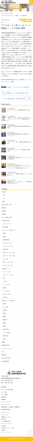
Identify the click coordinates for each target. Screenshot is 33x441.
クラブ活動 (4, 394)
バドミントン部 (6, 271)
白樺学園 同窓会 (6, 345)
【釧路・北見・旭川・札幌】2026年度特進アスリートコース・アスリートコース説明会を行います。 (19, 119)
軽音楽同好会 (6, 329)
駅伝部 (4, 236)
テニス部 (5, 281)
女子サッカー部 (6, 294)
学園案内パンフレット (6, 417)
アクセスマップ (5, 412)
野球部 (4, 233)
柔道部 (4, 287)
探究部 (4, 303)
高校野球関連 (6, 239)
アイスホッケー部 (23, 19)
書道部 (4, 316)
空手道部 (5, 297)
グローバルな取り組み (7, 389)
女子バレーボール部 (7, 265)
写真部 (4, 313)
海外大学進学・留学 (6, 204)
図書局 (4, 322)
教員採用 (4, 211)
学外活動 (4, 191)
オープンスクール (7, 223)
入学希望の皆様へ (6, 220)
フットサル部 (6, 291)
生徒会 (4, 339)
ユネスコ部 (5, 307)
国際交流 (4, 207)
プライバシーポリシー (6, 432)
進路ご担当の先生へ (6, 358)
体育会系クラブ (5, 268)
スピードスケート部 (7, 246)
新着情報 (29, 19)
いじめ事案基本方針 (6, 421)
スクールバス (4, 414)
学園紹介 (3, 399)
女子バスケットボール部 (9, 255)
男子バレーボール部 (7, 262)
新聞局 (4, 326)
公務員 (3, 201)
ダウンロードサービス (7, 348)
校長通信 (4, 354)
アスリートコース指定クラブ (9, 230)
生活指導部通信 (5, 361)
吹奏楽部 (5, 319)
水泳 (4, 195)
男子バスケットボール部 (9, 252)
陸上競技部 (5, 249)
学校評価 (3, 419)
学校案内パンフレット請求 (7, 427)
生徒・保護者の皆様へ (26, 21)
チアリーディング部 (7, 275)
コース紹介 (4, 392)
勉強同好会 (5, 335)
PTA (3, 351)
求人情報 (3, 425)
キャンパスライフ (6, 402)
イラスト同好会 (6, 332)
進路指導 (3, 397)
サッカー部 (5, 259)
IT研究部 (5, 310)
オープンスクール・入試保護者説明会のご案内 (18, 110)
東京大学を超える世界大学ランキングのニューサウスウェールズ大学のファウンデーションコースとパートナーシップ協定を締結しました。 (19, 167)
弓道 (4, 278)
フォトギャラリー (6, 404)
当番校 (3, 342)
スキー (4, 198)
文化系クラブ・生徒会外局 (8, 300)
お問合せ (3, 430)
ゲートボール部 (6, 284)
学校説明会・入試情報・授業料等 (10, 407)
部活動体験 (5, 227)
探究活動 (3, 387)
